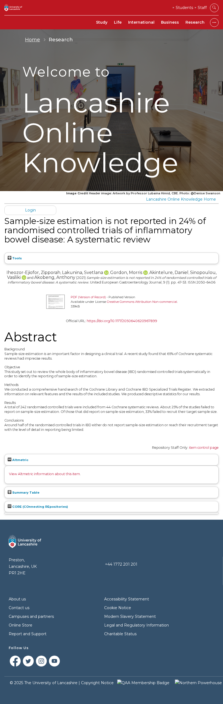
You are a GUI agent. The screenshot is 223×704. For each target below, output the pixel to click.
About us (17, 599)
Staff (202, 7)
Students (184, 7)
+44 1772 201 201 (121, 564)
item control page (204, 448)
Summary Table (25, 492)
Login (30, 210)
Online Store (20, 625)
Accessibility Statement (126, 599)
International (141, 22)
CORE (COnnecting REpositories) (39, 507)
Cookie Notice (117, 607)
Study (101, 22)
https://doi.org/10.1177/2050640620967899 (122, 321)
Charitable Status (120, 633)
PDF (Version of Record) (88, 297)
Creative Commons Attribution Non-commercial (142, 302)
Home (32, 40)
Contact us (19, 607)
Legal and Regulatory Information (136, 625)
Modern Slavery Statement (130, 616)
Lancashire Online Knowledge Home (181, 199)
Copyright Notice (97, 682)
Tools (16, 258)
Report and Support (28, 633)
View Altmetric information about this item (44, 474)
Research (195, 22)
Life (118, 22)
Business (170, 22)
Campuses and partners (31, 616)
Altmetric (19, 460)
